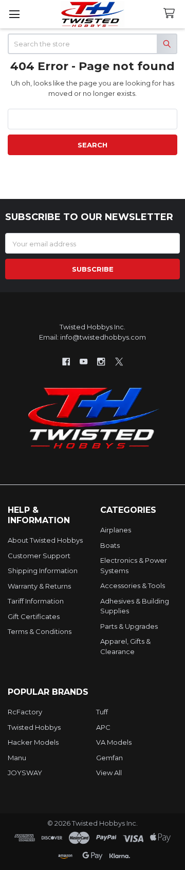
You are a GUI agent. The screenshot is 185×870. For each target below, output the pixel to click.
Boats (110, 545)
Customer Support (39, 555)
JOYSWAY (25, 772)
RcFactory (25, 712)
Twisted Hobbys (34, 727)
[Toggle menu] (14, 14)
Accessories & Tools (132, 585)
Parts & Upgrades (129, 626)
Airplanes (115, 530)
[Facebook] (66, 361)
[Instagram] (101, 361)
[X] (119, 361)
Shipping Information (43, 570)
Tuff (102, 712)
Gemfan (109, 758)
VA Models (114, 742)
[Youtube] (83, 361)
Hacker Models (33, 742)
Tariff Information (36, 601)
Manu (17, 758)
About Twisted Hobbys (45, 540)
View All (109, 772)
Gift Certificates (34, 616)
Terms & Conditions (39, 631)
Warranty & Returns (39, 586)
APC (103, 727)
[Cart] (171, 13)
